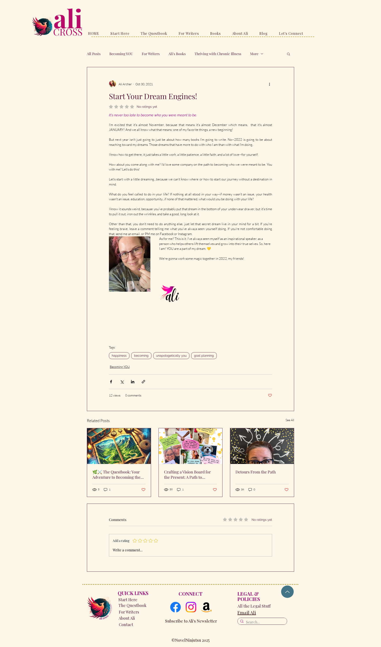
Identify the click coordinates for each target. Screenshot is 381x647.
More (254, 54)
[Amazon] (206, 607)
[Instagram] (191, 607)
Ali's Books (177, 54)
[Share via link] (143, 382)
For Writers (151, 54)
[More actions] (269, 84)
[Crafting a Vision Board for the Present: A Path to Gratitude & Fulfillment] (190, 446)
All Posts (94, 54)
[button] (288, 54)
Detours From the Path (255, 472)
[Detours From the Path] (262, 446)
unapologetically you (171, 355)
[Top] (287, 592)
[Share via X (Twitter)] (122, 382)
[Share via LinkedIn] (133, 382)
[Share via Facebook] (111, 382)
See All (290, 420)
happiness (119, 355)
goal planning (204, 355)
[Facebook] (175, 607)
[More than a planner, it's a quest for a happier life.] (119, 446)
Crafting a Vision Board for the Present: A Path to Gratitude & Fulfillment (187, 474)
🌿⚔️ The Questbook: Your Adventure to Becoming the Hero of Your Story (116, 474)
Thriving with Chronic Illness (217, 54)
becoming (141, 355)
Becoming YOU (121, 54)
